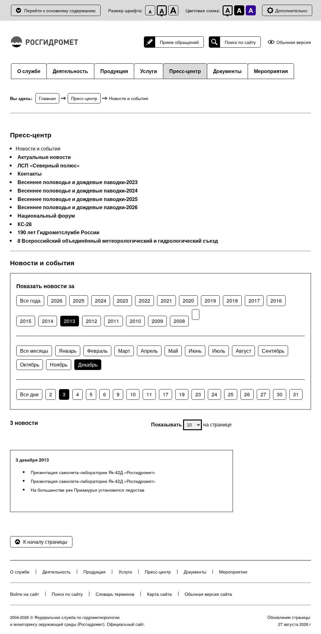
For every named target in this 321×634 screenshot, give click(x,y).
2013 (69, 321)
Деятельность (70, 71)
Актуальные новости (44, 157)
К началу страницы (45, 541)
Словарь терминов (115, 594)
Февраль (97, 350)
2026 (56, 300)
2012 (91, 321)
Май (173, 350)
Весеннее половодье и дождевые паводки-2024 (78, 190)
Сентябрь (273, 350)
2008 (179, 321)
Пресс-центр (185, 71)
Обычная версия (293, 42)
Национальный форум (46, 215)
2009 (157, 321)
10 (133, 394)
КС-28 (25, 224)
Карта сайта (159, 594)
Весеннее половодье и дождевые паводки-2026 (78, 207)
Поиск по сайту (240, 42)
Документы (227, 71)
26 (247, 394)
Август (243, 350)
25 (231, 394)
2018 (232, 300)
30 (279, 394)
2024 (100, 300)
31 (296, 394)
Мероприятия (271, 71)
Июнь (195, 350)
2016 (276, 300)
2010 (135, 321)
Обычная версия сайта (208, 594)
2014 (47, 321)
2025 (78, 300)
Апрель (149, 350)
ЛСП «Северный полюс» (49, 165)
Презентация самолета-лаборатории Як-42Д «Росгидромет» (93, 472)
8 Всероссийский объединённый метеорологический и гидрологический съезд (118, 240)
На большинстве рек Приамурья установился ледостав (87, 490)
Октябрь (29, 364)
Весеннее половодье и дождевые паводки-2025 (78, 199)
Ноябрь (58, 364)
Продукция (114, 71)
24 (214, 394)
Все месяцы (34, 350)
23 (198, 394)
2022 (144, 300)
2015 (25, 321)
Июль (218, 350)
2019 (210, 300)
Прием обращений (179, 42)
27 (263, 394)
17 (165, 394)
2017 (254, 300)
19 (182, 394)
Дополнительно (291, 10)
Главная (47, 98)
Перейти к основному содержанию (60, 10)
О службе (28, 71)
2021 (166, 300)
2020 (188, 300)
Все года (30, 300)
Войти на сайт (24, 594)
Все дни (29, 394)
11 (149, 394)
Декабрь (87, 364)
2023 (122, 300)
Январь (67, 350)
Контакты (30, 173)
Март (124, 350)
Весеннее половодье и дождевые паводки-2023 (78, 182)
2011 (113, 321)
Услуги (148, 71)
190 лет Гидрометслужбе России (58, 232)
